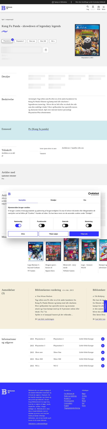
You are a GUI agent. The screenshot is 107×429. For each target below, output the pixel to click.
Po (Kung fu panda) (38, 129)
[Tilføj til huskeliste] (46, 50)
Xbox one (32, 41)
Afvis (23, 234)
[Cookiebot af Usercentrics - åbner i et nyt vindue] (90, 193)
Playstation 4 (7, 41)
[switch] (42, 225)
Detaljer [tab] (53, 200)
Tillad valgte (53, 234)
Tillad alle (84, 234)
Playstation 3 (20, 41)
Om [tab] (84, 200)
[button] (66, 339)
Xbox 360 (43, 41)
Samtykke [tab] (22, 200)
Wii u (52, 41)
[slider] (87, 41)
